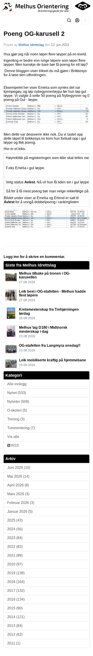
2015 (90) (15, 608)
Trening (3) (16, 419)
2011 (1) (13, 643)
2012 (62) (15, 634)
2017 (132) (16, 590)
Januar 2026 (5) (20, 511)
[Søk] (69, 20)
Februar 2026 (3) (20, 503)
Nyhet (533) (16, 393)
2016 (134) (16, 599)
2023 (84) (15, 538)
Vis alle (13, 437)
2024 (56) (15, 529)
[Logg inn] (77, 20)
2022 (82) (15, 547)
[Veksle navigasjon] (85, 20)
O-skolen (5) (17, 410)
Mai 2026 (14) (18, 476)
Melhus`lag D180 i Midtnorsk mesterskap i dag (43, 329)
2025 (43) (15, 520)
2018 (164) (16, 582)
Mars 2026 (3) (18, 494)
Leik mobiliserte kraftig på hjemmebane (52, 360)
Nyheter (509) (18, 401)
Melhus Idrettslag (31, 45)
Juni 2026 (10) (18, 467)
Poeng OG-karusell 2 (34, 33)
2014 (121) (16, 617)
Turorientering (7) (21, 428)
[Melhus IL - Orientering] (46, 7)
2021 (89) (15, 555)
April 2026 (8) (18, 485)
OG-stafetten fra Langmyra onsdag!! (49, 345)
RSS (14, 445)
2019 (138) (16, 573)
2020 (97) (15, 564)
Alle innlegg (16, 384)
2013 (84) (15, 626)
